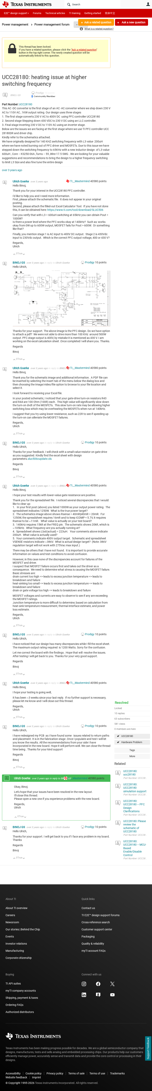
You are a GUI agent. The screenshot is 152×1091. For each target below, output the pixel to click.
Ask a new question (133, 22)
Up (14, 254)
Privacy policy (55, 1073)
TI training (74, 13)
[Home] (29, 4)
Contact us (88, 908)
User (148, 4)
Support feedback (148, 1048)
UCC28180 (127, 736)
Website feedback (16, 1077)
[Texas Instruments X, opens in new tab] (112, 985)
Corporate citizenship (19, 957)
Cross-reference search (96, 922)
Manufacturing (15, 950)
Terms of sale (76, 1073)
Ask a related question (97, 22)
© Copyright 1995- (20, 1082)
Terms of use (97, 1073)
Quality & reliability (93, 943)
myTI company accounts (21, 990)
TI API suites (13, 983)
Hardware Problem (131, 742)
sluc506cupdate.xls (40, 458)
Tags (132, 750)
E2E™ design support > (16, 13)
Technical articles (55, 13)
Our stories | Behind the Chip (23, 929)
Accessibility (13, 1073)
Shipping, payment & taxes (22, 997)
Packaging (88, 936)
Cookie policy (34, 1073)
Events (10, 936)
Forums (37, 13)
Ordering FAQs (14, 1004)
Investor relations (16, 943)
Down (24, 254)
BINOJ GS (15, 95)
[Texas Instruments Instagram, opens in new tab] (84, 985)
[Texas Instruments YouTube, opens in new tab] (112, 996)
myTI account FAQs (93, 950)
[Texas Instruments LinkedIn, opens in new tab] (84, 996)
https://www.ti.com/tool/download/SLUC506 (75, 209)
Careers (10, 915)
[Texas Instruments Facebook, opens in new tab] (98, 985)
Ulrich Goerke (21, 181)
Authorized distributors (20, 1012)
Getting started (92, 13)
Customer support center (97, 929)
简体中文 (110, 13)
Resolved (121, 703)
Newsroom (12, 922)
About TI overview (17, 908)
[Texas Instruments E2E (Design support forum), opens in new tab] (98, 996)
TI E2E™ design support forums (101, 915)
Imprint (36, 1077)
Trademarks (117, 1073)
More (132, 756)
